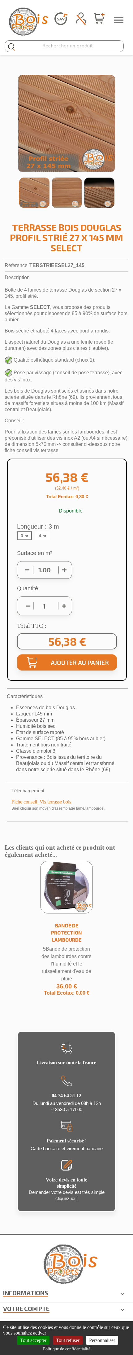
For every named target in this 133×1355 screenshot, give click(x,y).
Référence (16, 265)
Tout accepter (33, 1340)
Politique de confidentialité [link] (66, 1349)
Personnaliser (102, 1340)
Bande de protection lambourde (66, 932)
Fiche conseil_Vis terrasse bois (41, 801)
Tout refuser (67, 1340)
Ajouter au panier (80, 662)
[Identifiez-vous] (81, 17)
